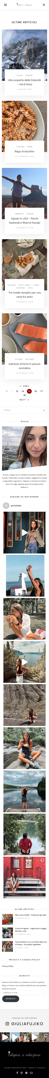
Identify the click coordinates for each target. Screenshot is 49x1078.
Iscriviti (11, 998)
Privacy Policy (7, 966)
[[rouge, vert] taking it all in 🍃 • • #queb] (24, 834)
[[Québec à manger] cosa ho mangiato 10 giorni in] (24, 619)
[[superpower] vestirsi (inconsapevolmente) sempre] (24, 705)
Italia (20, 75)
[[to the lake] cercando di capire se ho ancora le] (24, 791)
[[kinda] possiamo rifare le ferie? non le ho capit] (24, 532)
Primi (29, 147)
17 (42, 391)
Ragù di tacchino (24, 151)
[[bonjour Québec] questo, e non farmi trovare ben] (24, 662)
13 (17, 391)
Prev (26, 386)
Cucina (20, 147)
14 (23, 391)
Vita (30, 288)
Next (23, 399)
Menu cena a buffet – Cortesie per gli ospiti (30, 915)
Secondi (20, 288)
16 (36, 391)
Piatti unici (25, 285)
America (19, 214)
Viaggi (29, 75)
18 (25, 395)
